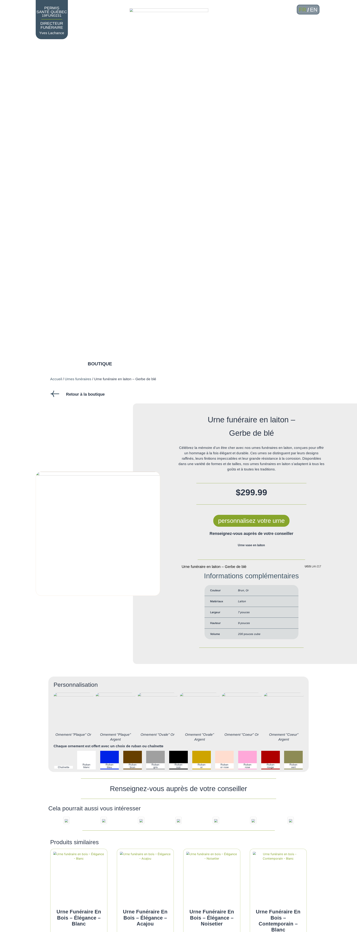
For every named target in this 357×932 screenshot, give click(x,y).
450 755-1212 (301, 32)
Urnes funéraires (78, 379)
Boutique (100, 363)
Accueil (56, 379)
